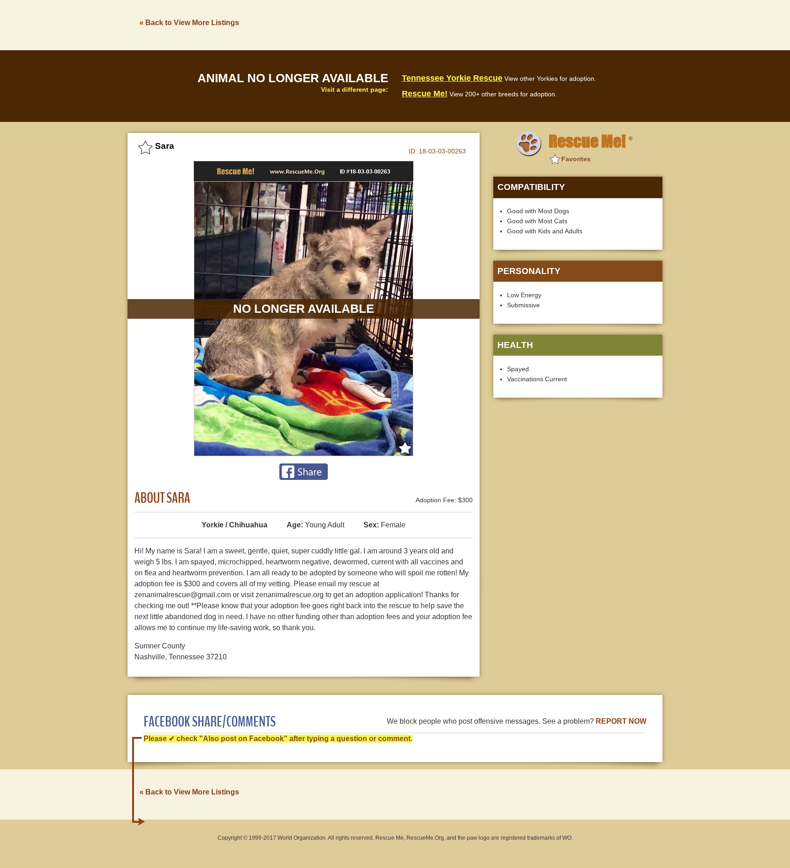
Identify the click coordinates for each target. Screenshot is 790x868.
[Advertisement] (496, 24)
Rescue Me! (425, 93)
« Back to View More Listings (189, 22)
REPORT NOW (621, 721)
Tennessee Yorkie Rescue (452, 78)
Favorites (576, 159)
